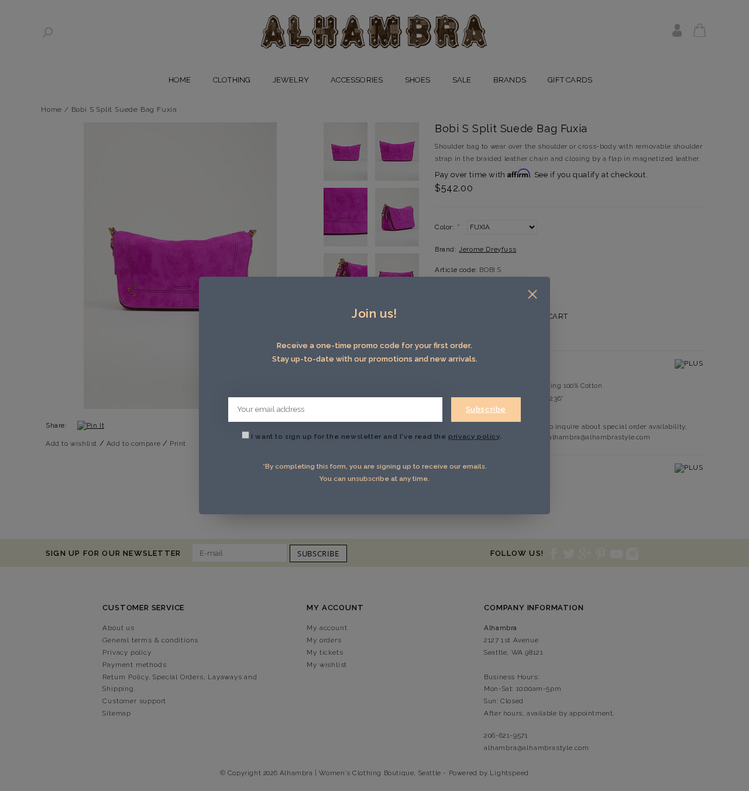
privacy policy (473, 436)
